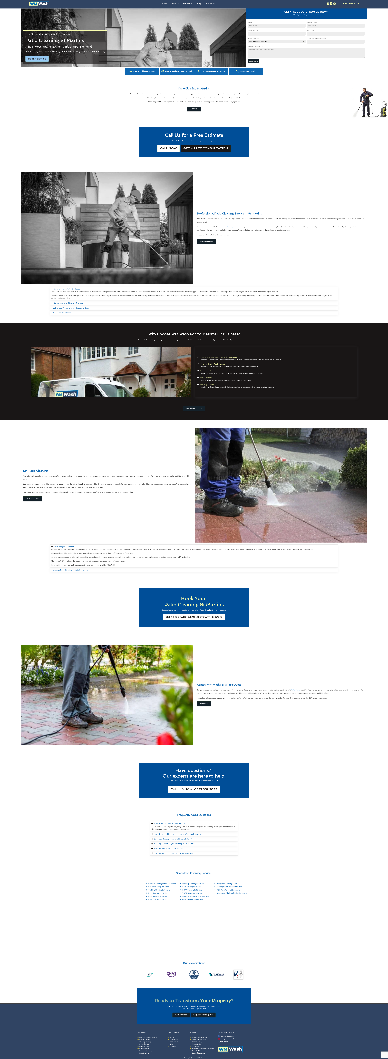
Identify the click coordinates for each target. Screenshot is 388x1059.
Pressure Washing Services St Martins (162, 884)
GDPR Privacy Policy (199, 1039)
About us (175, 3)
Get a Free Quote (194, 617)
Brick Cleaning (144, 1053)
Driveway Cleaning (145, 1051)
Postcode (311, 30)
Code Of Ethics (197, 1051)
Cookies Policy (197, 1042)
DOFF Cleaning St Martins (192, 890)
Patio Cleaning (206, 241)
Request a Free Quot (203, 1015)
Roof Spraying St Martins (158, 896)
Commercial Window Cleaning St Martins (232, 893)
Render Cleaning (144, 1039)
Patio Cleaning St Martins (157, 899)
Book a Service (37, 59)
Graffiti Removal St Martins (192, 899)
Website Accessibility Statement (203, 1048)
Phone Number (253, 30)
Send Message (253, 61)
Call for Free (181, 1015)
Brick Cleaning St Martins (191, 887)
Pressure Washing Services (148, 1037)
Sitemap (173, 1046)
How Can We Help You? (256, 46)
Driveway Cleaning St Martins (193, 884)
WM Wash (194, 109)
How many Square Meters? (317, 38)
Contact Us (210, 3)
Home (164, 3)
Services (186, 3)
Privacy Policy (196, 1044)
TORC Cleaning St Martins (192, 893)
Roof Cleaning (144, 1044)
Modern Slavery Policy (199, 1037)
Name (250, 22)
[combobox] (277, 41)
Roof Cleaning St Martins (157, 893)
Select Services (253, 38)
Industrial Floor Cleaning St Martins (195, 896)
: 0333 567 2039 (194, 789)
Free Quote (174, 1039)
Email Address (312, 22)
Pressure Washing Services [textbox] (258, 41)
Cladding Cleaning (145, 1042)
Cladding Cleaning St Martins (159, 890)
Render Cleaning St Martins (158, 887)
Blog (199, 3)
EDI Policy (195, 1046)
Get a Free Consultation (205, 148)
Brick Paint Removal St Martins (228, 890)
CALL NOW (168, 148)
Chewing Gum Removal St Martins (229, 887)
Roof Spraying (144, 1046)
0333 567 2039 (351, 3)
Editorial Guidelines (198, 1053)
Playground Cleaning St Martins (228, 884)
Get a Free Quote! (194, 408)
